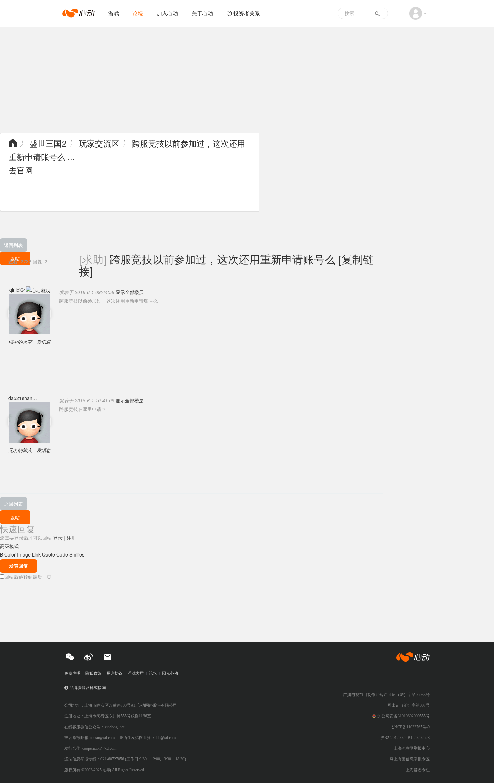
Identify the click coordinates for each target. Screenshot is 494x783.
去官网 (21, 170)
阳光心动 (170, 673)
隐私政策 (93, 673)
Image (24, 554)
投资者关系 (246, 13)
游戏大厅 (136, 673)
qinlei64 (17, 289)
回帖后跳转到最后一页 (27, 576)
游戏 (113, 13)
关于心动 (202, 13)
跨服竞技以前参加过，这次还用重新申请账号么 (222, 258)
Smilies (76, 554)
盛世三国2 (48, 143)
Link (36, 554)
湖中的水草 (20, 341)
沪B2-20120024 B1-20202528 (405, 737)
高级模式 (9, 546)
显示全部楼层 (130, 292)
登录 (58, 537)
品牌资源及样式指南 (88, 687)
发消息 (44, 341)
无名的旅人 (20, 450)
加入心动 (167, 13)
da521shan (20, 398)
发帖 (15, 517)
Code (62, 554)
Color (10, 554)
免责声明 (72, 673)
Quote (48, 554)
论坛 (137, 13)
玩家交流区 (99, 143)
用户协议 (115, 673)
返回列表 (13, 245)
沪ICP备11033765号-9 (411, 727)
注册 (71, 537)
